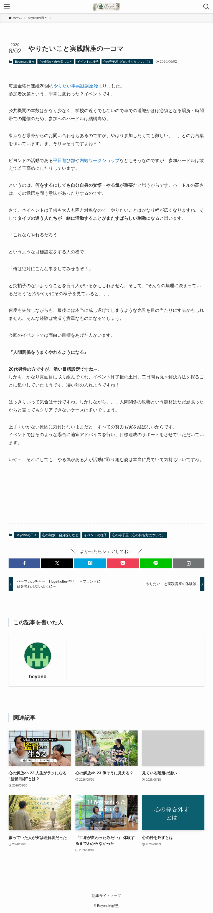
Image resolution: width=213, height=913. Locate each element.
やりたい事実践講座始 (76, 86)
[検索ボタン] (206, 6)
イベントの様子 (87, 61)
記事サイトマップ (106, 896)
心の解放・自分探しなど (55, 61)
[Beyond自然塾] (106, 6)
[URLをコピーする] (188, 563)
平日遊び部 (64, 160)
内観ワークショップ (100, 160)
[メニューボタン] (6, 6)
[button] (24, 563)
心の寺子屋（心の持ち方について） (127, 61)
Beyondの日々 (24, 61)
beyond (38, 676)
